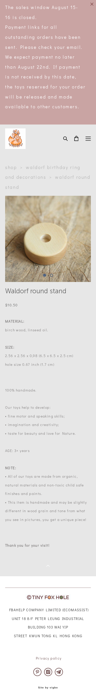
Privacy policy (49, 658)
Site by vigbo (48, 687)
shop (11, 167)
